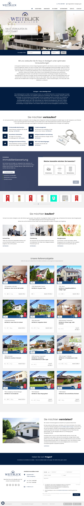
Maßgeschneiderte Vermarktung (43, 134)
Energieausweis (61, 238)
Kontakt (79, 8)
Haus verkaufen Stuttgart (27, 504)
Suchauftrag (6, 238)
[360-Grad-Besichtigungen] (31, 143)
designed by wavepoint (7, 504)
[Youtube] (13, 485)
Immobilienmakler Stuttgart (67, 426)
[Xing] (16, 485)
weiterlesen (46, 446)
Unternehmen (63, 8)
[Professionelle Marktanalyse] (5, 129)
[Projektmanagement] (31, 129)
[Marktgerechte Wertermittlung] (5, 143)
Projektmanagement (40, 127)
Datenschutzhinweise (63, 490)
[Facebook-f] (7, 485)
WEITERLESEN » (17, 131)
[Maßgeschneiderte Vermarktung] (31, 136)
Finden (63, 52)
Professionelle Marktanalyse (16, 127)
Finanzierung (33, 238)
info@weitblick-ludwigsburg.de (74, 4)
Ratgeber (54, 8)
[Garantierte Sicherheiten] (5, 136)
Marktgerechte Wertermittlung (17, 141)
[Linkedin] (19, 485)
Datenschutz (45, 503)
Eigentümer (38, 8)
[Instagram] (10, 485)
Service (72, 8)
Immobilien (47, 8)
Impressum (52, 503)
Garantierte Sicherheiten (15, 134)
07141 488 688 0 (61, 4)
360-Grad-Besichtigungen (42, 141)
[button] (67, 504)
